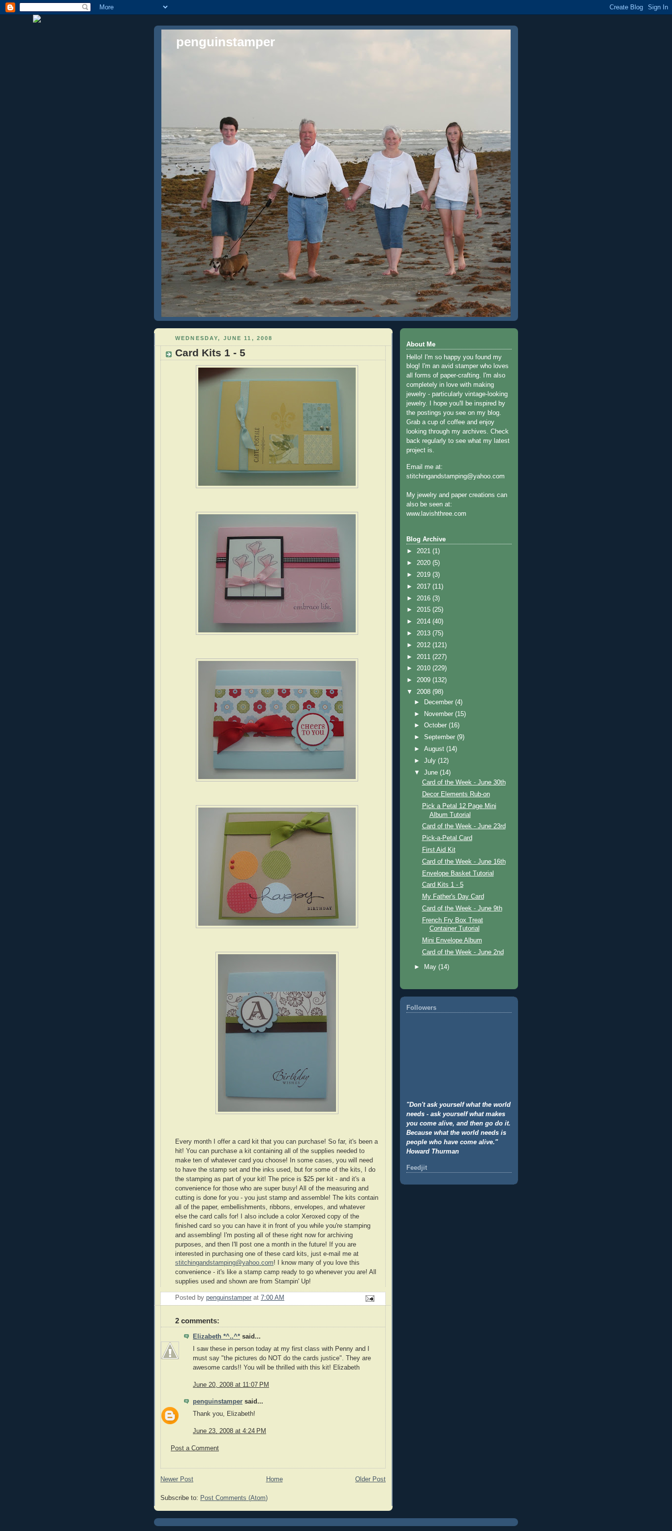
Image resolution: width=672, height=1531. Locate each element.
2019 (424, 574)
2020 (424, 563)
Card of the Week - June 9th (462, 908)
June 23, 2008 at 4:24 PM (229, 1431)
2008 (424, 691)
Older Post (370, 1479)
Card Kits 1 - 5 (442, 884)
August (435, 749)
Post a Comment (195, 1448)
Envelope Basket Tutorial (458, 873)
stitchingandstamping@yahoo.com (224, 1262)
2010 (424, 668)
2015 (424, 609)
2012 (424, 645)
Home (274, 1479)
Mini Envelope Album (452, 940)
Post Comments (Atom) (234, 1498)
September (440, 737)
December (439, 702)
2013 (424, 633)
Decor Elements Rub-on (456, 794)
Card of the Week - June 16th (464, 861)
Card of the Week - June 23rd (464, 826)
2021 (424, 551)
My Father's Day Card (453, 896)
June (432, 772)
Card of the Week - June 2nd (463, 952)
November (439, 714)
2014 (424, 621)
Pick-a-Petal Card (447, 838)
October (436, 725)
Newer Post (176, 1479)
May (431, 967)
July (431, 760)
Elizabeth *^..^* (216, 1336)
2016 (424, 598)
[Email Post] (369, 1297)
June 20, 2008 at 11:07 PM (231, 1384)
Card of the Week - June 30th (464, 782)
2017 (424, 586)
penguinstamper (225, 41)
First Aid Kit (439, 849)
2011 (424, 657)
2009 (424, 680)
